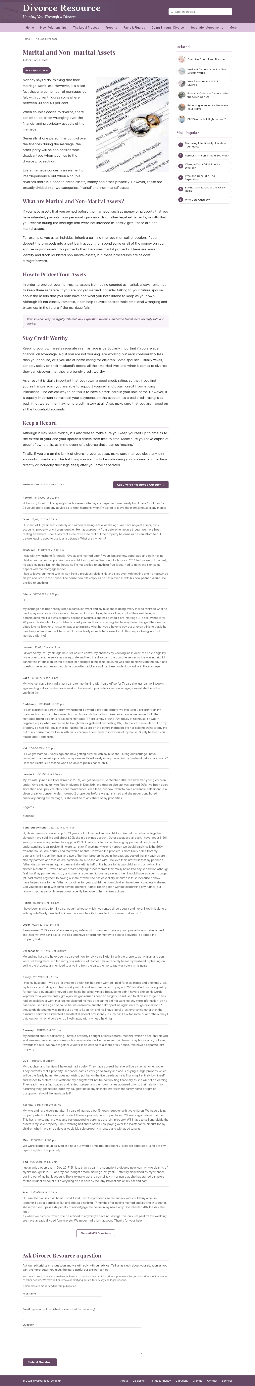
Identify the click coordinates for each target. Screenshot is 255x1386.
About (124, 1380)
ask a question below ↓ (94, 319)
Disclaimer (139, 1380)
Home (30, 27)
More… (234, 27)
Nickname (29, 1293)
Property (111, 27)
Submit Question (40, 1362)
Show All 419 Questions (95, 1233)
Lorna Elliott (40, 60)
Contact (212, 1380)
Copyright (182, 1380)
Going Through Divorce (167, 27)
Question (28, 1324)
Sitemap (197, 1380)
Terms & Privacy (160, 1380)
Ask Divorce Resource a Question (139, 484)
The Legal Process (86, 27)
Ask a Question (35, 70)
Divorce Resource (62, 8)
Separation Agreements (206, 27)
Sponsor (227, 1380)
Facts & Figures (134, 27)
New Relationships (53, 27)
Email (59, 1309)
